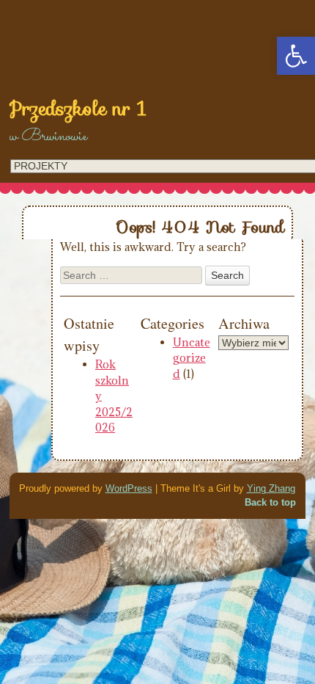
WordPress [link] (128, 488)
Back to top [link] (270, 502)
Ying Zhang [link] (271, 488)
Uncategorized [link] (191, 358)
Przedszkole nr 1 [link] (78, 108)
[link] (296, 56)
